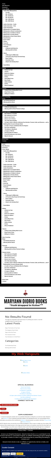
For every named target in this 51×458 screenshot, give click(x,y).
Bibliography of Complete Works (11, 29)
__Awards (5, 71)
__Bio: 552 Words (8, 17)
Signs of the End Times (10, 332)
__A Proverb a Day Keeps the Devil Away (14, 56)
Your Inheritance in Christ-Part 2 (12, 336)
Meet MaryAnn (6, 5)
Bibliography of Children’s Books (11, 32)
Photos (5, 41)
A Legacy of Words (25, 392)
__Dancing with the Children (10, 132)
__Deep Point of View (8, 92)
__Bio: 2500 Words (9, 21)
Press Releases (7, 44)
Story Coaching (6, 97)
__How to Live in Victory (9, 118)
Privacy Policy (47, 420)
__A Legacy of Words (8, 130)
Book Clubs (5, 139)
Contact (4, 141)
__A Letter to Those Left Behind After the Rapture (15, 125)
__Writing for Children (8, 93)
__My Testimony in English (10, 113)
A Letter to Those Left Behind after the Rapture (25, 398)
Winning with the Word (9, 102)
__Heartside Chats (9, 60)
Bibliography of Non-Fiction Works (12, 36)
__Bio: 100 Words (8, 15)
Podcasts (5, 46)
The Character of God (10, 334)
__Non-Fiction (6, 80)
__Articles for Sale (8, 69)
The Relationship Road (9, 100)
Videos (5, 53)
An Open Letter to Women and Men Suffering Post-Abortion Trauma (25, 395)
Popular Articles (6, 112)
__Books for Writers (8, 75)
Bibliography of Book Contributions (12, 31)
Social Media (6, 65)
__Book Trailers (8, 58)
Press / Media (5, 9)
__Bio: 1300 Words (9, 19)
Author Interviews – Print (9, 26)
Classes (4, 88)
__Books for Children (8, 73)
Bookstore (5, 7)
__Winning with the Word (10, 50)
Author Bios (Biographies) (10, 10)
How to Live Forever (25, 387)
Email (3, 408)
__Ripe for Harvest (8, 136)
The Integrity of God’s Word (11, 330)
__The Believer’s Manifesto (10, 129)
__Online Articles (7, 81)
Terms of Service (26, 421)
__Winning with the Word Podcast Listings (14, 108)
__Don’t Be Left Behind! (9, 127)
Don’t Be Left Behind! (26, 397)
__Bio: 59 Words (8, 14)
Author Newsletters (8, 27)
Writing (4, 68)
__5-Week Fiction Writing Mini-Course (12, 90)
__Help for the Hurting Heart (11, 61)
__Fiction (5, 76)
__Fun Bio (7, 12)
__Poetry (5, 83)
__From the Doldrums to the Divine (12, 134)
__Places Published (8, 85)
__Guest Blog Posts (8, 78)
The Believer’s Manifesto (25, 393)
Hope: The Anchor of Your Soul (12, 328)
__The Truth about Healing (10, 120)
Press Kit (5, 43)
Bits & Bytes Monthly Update (9, 405)
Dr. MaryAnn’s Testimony (25, 390)
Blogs (3, 98)
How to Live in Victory (25, 388)
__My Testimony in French (10, 115)
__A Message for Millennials (11, 54)
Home (3, 3)
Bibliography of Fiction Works (10, 34)
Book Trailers (6, 39)
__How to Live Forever (9, 117)
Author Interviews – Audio (9, 24)
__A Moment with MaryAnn (11, 48)
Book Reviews (7, 38)
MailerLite (6, 418)
